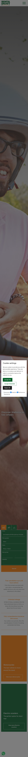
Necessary (7, 392)
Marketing (7, 394)
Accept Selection (9, 384)
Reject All (7, 388)
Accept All (7, 379)
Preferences (21, 392)
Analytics (14, 392)
